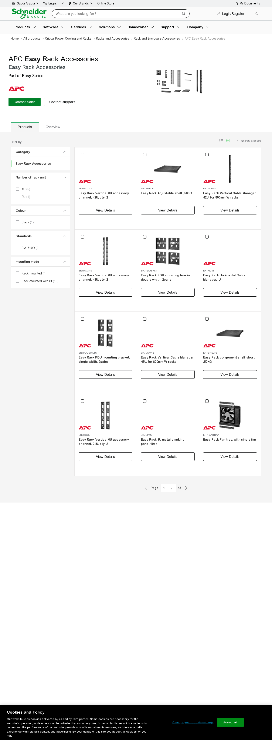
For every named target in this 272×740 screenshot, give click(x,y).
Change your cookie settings (193, 722)
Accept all (230, 722)
